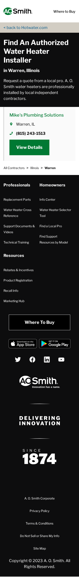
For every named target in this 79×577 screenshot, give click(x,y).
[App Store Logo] (23, 344)
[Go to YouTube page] (61, 359)
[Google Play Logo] (54, 344)
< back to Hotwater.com (25, 27)
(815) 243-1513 (30, 133)
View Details (29, 147)
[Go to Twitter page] (18, 359)
